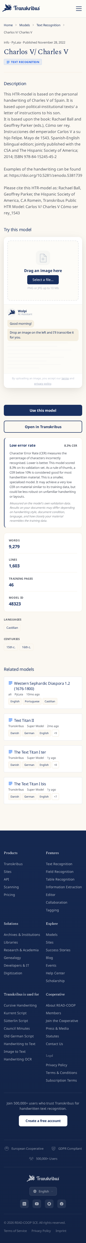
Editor (50, 894)
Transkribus (13, 864)
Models (24, 25)
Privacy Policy (56, 1065)
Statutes (52, 1036)
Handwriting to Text (19, 1043)
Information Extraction (64, 887)
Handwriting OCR (18, 1059)
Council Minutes (17, 1028)
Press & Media (57, 1028)
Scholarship (55, 980)
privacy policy (42, 383)
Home (8, 25)
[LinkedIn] (24, 1203)
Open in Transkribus (43, 426)
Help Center (55, 973)
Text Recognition (48, 25)
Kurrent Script (15, 1013)
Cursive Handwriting (20, 1005)
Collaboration (56, 902)
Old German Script (19, 1036)
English (44, 1191)
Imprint (61, 1231)
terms (65, 378)
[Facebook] (61, 1203)
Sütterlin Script (16, 1020)
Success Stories (58, 950)
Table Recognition (60, 879)
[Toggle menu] (79, 8)
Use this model (43, 410)
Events (51, 965)
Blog (49, 957)
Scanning (11, 887)
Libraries (11, 942)
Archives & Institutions (22, 934)
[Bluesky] (49, 1203)
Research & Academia (21, 950)
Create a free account (43, 1120)
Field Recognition (60, 871)
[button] (43, 270)
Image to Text (15, 1051)
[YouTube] (36, 1203)
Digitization (13, 973)
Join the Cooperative (62, 1020)
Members (53, 1013)
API (6, 879)
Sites (7, 871)
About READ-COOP (60, 1005)
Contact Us (54, 1043)
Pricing (9, 894)
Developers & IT (16, 965)
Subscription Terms (61, 1080)
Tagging (52, 910)
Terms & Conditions (61, 1072)
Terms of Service (15, 1231)
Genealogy (12, 957)
